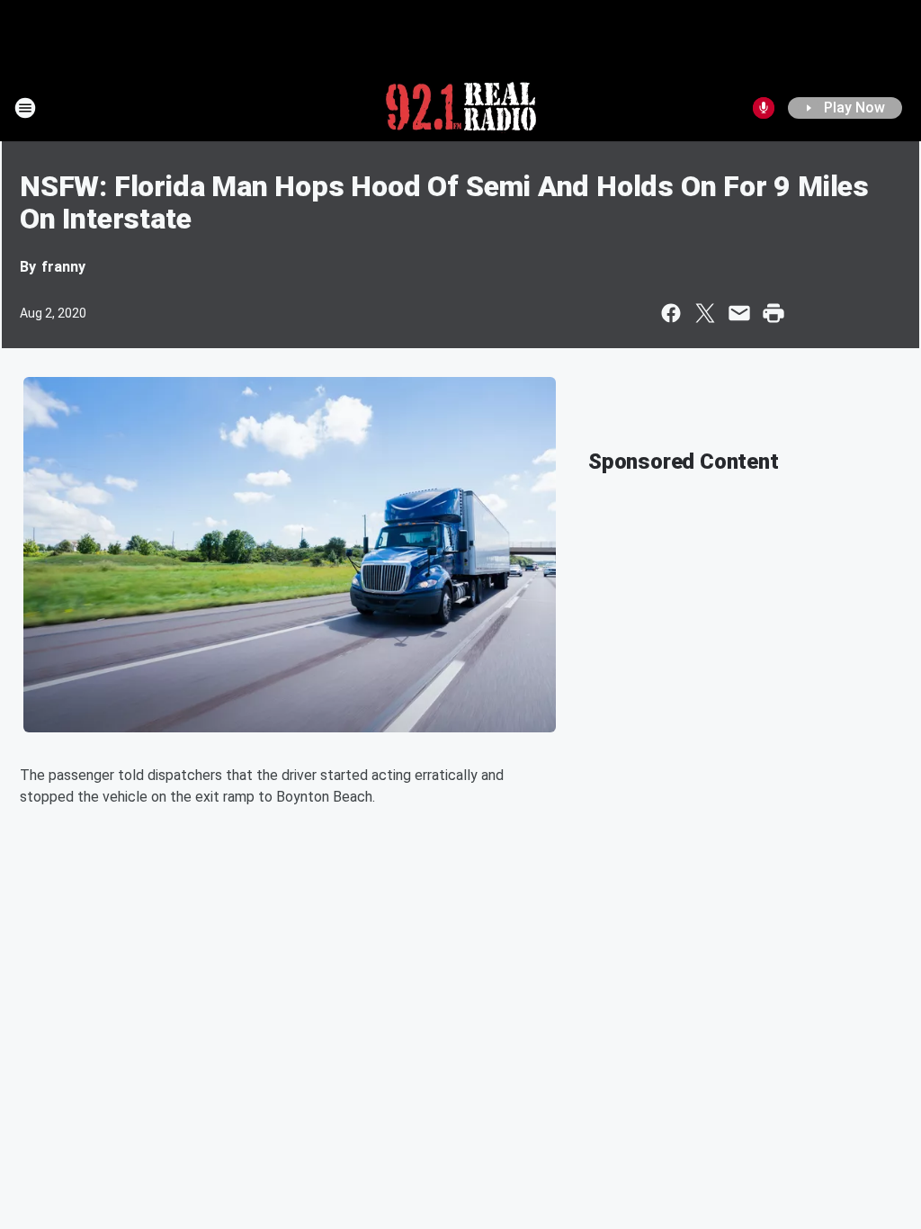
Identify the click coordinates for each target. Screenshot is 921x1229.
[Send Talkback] (763, 108)
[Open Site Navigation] (25, 108)
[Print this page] (773, 313)
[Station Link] (461, 108)
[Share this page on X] (705, 313)
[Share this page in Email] (739, 313)
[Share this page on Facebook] (671, 313)
